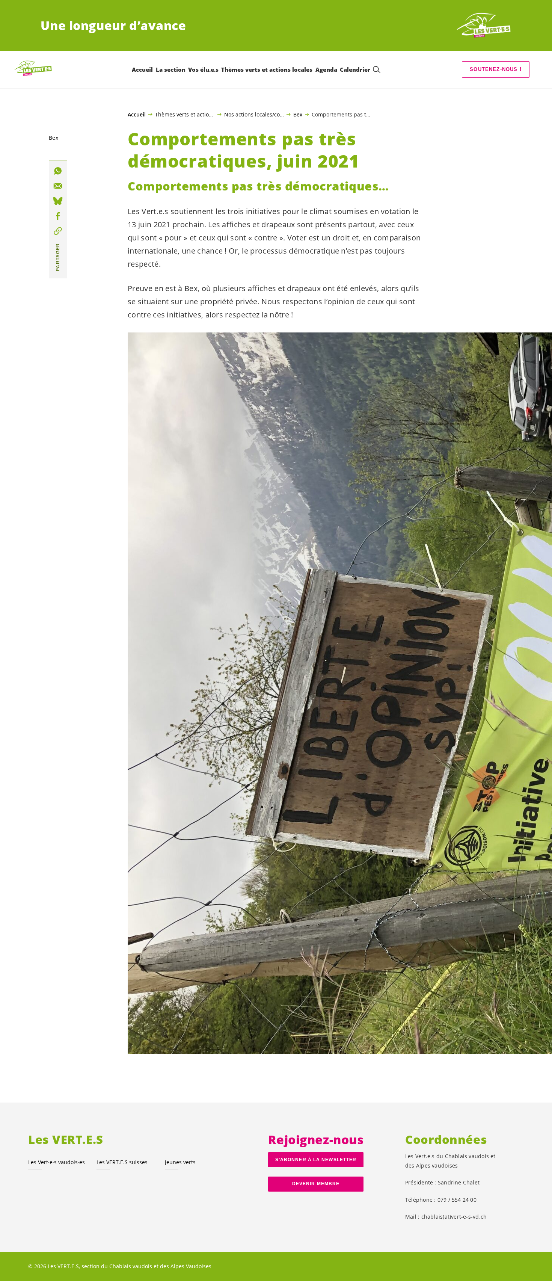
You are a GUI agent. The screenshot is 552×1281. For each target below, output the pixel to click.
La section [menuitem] (171, 69)
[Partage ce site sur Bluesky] (57, 200)
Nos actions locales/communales (254, 114)
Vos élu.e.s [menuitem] (203, 69)
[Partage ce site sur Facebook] (57, 216)
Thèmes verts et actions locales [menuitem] (266, 69)
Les (56, 1162)
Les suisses (122, 1162)
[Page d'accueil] (483, 25)
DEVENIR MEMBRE (315, 1183)
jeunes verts (180, 1162)
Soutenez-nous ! (496, 69)
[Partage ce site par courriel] (57, 185)
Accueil (137, 114)
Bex (297, 114)
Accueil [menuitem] (142, 69)
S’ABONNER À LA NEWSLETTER (315, 1159)
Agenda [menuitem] (326, 69)
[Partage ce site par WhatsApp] (57, 170)
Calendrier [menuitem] (355, 69)
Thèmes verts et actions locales (185, 114)
